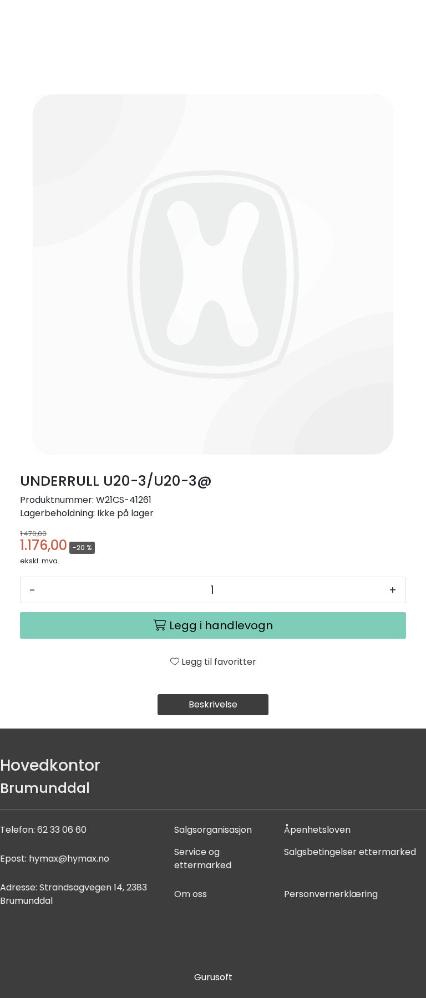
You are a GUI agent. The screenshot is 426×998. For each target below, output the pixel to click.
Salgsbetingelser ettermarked (350, 852)
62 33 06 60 (62, 829)
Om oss (190, 894)
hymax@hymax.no (69, 858)
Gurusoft (213, 977)
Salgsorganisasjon (213, 829)
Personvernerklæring (331, 894)
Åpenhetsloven (317, 829)
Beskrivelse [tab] (213, 704)
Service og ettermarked (202, 859)
